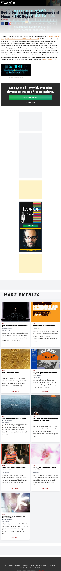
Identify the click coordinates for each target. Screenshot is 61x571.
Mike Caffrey (5, 19)
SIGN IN (51, 2)
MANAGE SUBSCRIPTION (42, 2)
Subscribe (25, 565)
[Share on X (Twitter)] (6, 23)
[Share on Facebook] (2, 23)
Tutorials (25, 563)
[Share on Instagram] (9, 23)
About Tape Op (8, 565)
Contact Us (38, 567)
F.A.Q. (31, 567)
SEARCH (58, 2)
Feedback (45, 565)
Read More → (15, 345)
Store (32, 565)
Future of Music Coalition (50, 59)
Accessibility (23, 567)
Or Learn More (30, 102)
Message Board (34, 563)
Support (52, 565)
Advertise (17, 565)
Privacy (38, 565)
